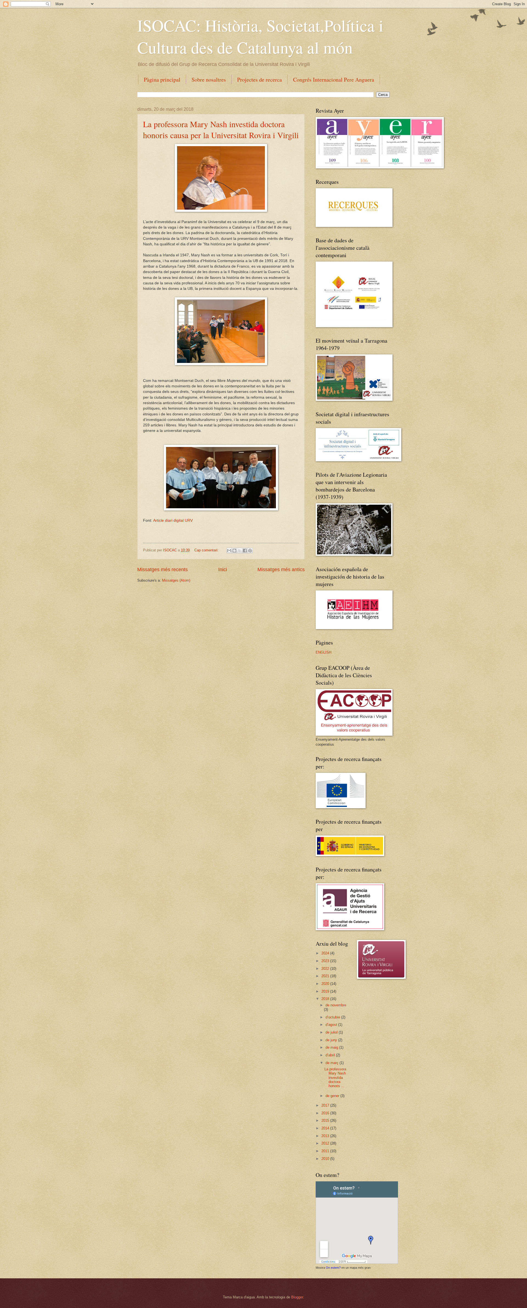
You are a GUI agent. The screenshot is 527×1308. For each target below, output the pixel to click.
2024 (325, 953)
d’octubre (333, 1017)
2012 (325, 1143)
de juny (332, 1040)
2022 (325, 969)
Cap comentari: (207, 550)
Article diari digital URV (173, 520)
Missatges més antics (281, 569)
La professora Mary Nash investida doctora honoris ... (335, 1077)
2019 (325, 991)
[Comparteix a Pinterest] (250, 550)
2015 (325, 1120)
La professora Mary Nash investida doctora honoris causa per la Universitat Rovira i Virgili (221, 129)
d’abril (331, 1055)
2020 (325, 984)
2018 (325, 999)
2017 (325, 1105)
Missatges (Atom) (176, 580)
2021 (325, 976)
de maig (332, 1047)
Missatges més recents (162, 569)
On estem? (333, 1267)
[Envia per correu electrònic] (229, 550)
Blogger (297, 1297)
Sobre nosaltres (209, 79)
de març (333, 1063)
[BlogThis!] (234, 550)
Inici (222, 569)
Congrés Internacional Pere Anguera (333, 79)
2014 (325, 1128)
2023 (325, 961)
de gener (333, 1096)
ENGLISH (323, 652)
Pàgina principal (162, 79)
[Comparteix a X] (239, 550)
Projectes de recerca (259, 79)
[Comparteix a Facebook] (245, 550)
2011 (325, 1151)
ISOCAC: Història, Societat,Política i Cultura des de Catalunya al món (260, 36)
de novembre (336, 1005)
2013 (325, 1136)
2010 (325, 1159)
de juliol (332, 1032)
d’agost (332, 1025)
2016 (325, 1113)
